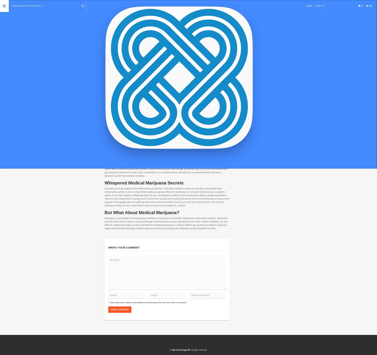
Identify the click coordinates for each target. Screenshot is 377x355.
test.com (139, 221)
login (309, 6)
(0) (370, 5)
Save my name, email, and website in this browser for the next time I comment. (149, 302)
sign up (319, 6)
